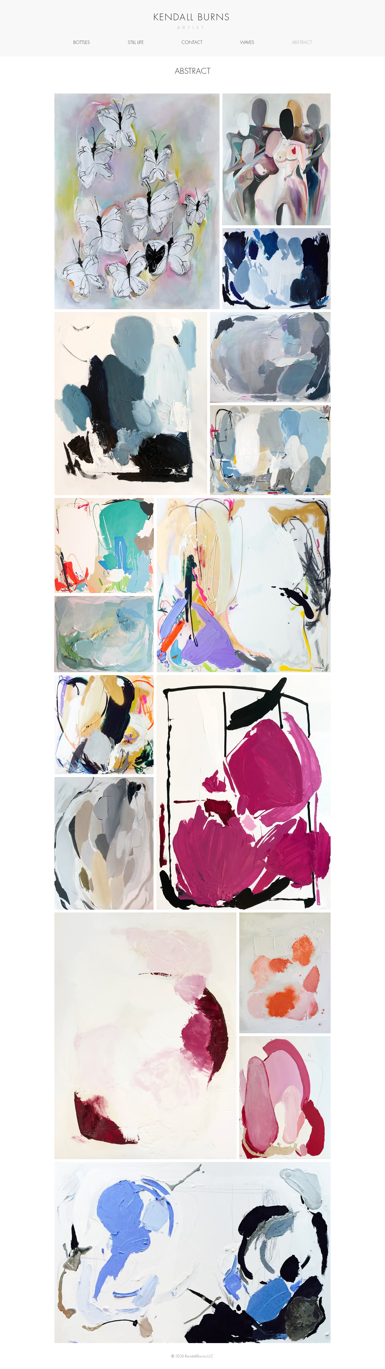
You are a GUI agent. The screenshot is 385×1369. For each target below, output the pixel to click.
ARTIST (191, 27)
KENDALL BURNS (191, 17)
